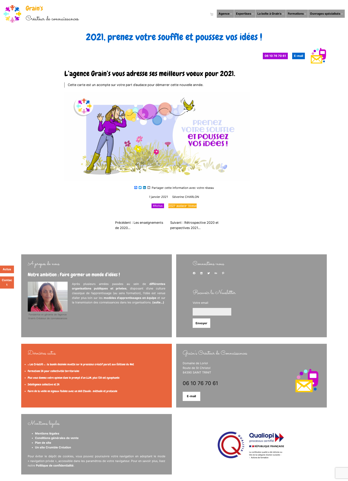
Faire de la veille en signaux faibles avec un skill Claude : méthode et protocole (72, 391)
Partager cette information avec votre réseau (183, 187)
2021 (171, 205)
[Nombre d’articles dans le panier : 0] (211, 14)
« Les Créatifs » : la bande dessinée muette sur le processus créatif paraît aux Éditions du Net (81, 364)
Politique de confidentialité (55, 465)
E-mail (191, 396)
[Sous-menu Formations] (305, 14)
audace (182, 205)
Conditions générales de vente (57, 438)
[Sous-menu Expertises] (253, 14)
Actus (159, 205)
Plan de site (43, 442)
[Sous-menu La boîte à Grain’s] (283, 14)
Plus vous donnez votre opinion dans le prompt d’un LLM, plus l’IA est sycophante (73, 378)
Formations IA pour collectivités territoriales (53, 371)
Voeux (192, 205)
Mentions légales (47, 433)
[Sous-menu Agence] (231, 14)
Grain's (34, 8)
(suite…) (158, 302)
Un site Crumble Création (53, 447)
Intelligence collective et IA (43, 384)
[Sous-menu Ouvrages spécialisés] (342, 14)
